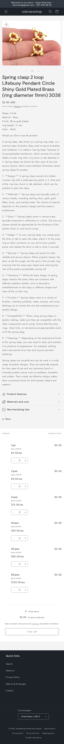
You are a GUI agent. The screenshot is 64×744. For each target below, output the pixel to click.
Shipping (17, 106)
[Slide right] (38, 71)
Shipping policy (48, 733)
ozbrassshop (20, 728)
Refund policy (50, 728)
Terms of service (32, 733)
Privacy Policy (12, 677)
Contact (9, 690)
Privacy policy (17, 733)
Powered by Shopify (34, 728)
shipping (35, 623)
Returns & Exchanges (16, 683)
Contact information (33, 737)
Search (9, 663)
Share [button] (8, 418)
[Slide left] (25, 71)
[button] (6, 11)
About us (10, 670)
